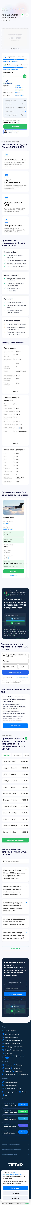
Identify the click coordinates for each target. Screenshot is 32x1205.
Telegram (16, 617)
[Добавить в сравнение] (27, 15)
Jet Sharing (8, 1051)
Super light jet (19, 93)
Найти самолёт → (15, 670)
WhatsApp (17, 621)
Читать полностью (15, 724)
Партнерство (23, 1073)
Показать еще (15, 946)
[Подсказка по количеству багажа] (25, 109)
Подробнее (13, 573)
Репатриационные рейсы (13, 1038)
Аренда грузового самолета (14, 1045)
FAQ (20, 1087)
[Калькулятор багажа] (25, 106)
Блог (6, 1093)
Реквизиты (18, 1069)
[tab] (14, 389)
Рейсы (24, 1090)
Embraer (17, 91)
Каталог (11, 9)
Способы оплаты (10, 1073)
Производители (10, 1087)
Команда (19, 1063)
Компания (5, 1059)
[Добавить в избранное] (22, 15)
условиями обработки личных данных (14, 997)
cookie (14, 1172)
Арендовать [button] (13, 569)
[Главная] (15, 1164)
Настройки (15, 1198)
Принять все (15, 1188)
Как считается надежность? (10, 61)
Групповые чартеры (11, 1035)
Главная (4, 9)
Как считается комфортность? (10, 69)
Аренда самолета (10, 1029)
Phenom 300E (19, 88)
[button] (9, 665)
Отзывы (7, 1066)
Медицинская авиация (12, 1042)
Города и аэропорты (11, 1090)
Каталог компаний (11, 1084)
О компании (9, 1063)
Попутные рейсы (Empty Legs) (14, 1055)
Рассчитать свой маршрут (15, 838)
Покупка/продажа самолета (14, 1048)
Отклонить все (15, 1193)
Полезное (5, 1077)
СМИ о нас (16, 1066)
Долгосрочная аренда (12, 1032)
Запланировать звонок (15, 992)
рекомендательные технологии (12, 1174)
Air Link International (21, 85)
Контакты (8, 1069)
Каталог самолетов (11, 1080)
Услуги (4, 1025)
